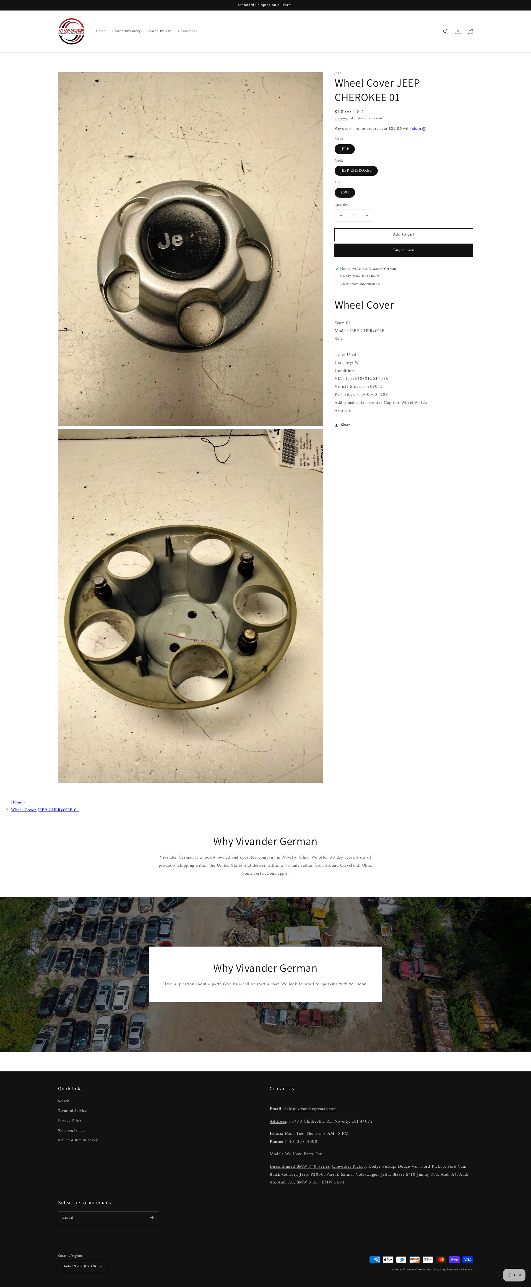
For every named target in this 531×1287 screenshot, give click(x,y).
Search (63, 1101)
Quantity (341, 205)
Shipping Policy (71, 1130)
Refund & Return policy (78, 1140)
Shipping (341, 119)
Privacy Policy (70, 1120)
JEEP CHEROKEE (356, 170)
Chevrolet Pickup (349, 1166)
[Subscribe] (151, 1217)
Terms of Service (72, 1110)
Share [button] (345, 425)
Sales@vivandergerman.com (311, 1109)
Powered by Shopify (460, 1269)
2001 (344, 192)
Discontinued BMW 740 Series (300, 1166)
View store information (360, 284)
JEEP (344, 149)
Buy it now (404, 250)
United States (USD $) (79, 1266)
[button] (446, 31)
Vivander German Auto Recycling (424, 1269)
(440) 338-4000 (301, 1142)
